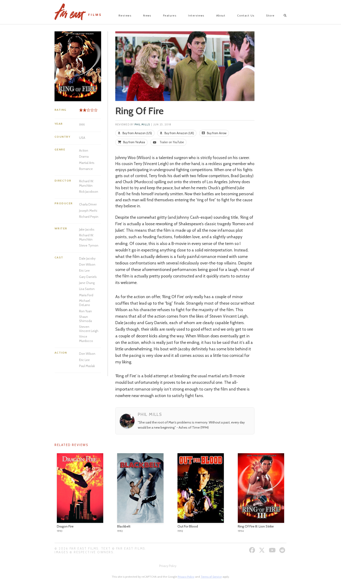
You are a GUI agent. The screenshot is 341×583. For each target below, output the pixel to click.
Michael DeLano (84, 303)
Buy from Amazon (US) (137, 133)
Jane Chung (87, 283)
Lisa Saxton (87, 289)
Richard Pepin (88, 216)
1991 (82, 125)
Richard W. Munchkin (86, 183)
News (147, 15)
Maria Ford (86, 295)
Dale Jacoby (87, 258)
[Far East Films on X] (262, 550)
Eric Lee (84, 270)
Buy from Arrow (216, 133)
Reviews (125, 15)
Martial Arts (86, 163)
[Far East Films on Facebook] (252, 550)
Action (83, 150)
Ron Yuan (85, 311)
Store (270, 15)
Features (170, 15)
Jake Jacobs (86, 229)
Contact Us (245, 15)
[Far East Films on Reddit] (282, 550)
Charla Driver (88, 204)
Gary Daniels (88, 277)
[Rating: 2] (83, 111)
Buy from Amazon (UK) (179, 133)
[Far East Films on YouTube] (273, 550)
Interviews (196, 15)
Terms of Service (211, 576)
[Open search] (281, 15)
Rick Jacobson (88, 191)
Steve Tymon (88, 245)
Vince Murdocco (86, 338)
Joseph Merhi (88, 210)
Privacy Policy (167, 566)
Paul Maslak (87, 366)
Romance (86, 169)
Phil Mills (142, 124)
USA (82, 138)
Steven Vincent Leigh (88, 329)
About (220, 15)
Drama (84, 156)
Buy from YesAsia (133, 142)
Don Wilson (87, 264)
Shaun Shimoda (85, 319)
